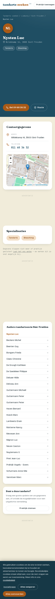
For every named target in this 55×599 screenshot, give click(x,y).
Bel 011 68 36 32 (18, 107)
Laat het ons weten (22, 251)
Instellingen (10, 587)
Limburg (24, 16)
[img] (27, 170)
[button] (27, 167)
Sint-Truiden (37, 16)
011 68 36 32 (20, 147)
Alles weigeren (27, 587)
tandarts (17, 4)
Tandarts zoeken (10, 16)
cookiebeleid (9, 580)
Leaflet (29, 184)
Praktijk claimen (28, 508)
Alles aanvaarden (14, 594)
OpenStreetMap (41, 184)
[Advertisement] (27, 77)
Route (40, 107)
